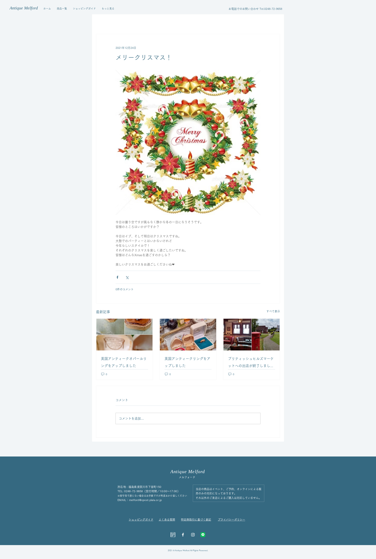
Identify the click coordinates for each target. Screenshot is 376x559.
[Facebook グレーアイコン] (183, 534)
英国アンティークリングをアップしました (187, 362)
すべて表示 (273, 311)
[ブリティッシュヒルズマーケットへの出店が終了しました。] (251, 334)
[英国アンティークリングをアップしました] (188, 334)
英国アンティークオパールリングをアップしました (124, 362)
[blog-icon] (173, 534)
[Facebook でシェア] (117, 277)
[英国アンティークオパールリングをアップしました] (124, 334)
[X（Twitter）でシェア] (127, 277)
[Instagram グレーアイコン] (193, 534)
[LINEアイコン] (203, 534)
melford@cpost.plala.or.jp (145, 500)
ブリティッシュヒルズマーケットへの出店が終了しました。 (251, 363)
